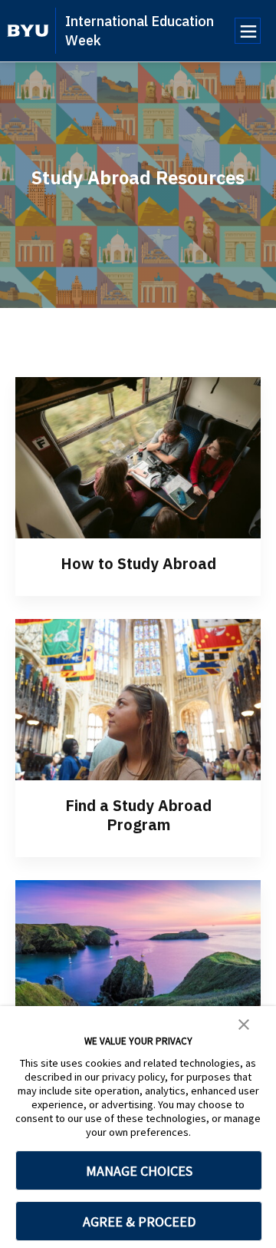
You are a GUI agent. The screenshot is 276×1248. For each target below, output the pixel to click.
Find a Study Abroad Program (138, 815)
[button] (243, 1023)
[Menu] (248, 31)
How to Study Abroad (138, 563)
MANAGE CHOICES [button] (139, 1171)
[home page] (28, 30)
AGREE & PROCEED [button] (139, 1221)
